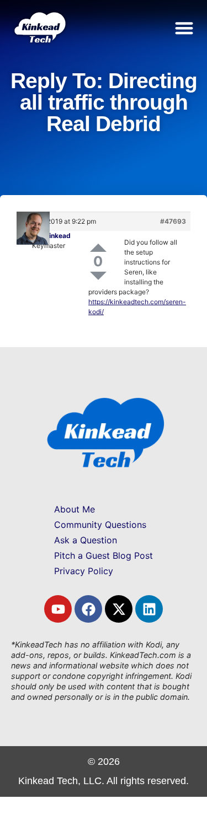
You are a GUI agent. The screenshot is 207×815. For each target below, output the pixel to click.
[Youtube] (58, 609)
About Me (74, 509)
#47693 (173, 221)
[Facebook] (88, 609)
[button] (184, 27)
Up (98, 248)
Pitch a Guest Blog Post (103, 555)
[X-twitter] (118, 609)
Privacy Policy (83, 570)
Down (98, 276)
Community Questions (100, 524)
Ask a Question (85, 540)
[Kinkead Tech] (39, 39)
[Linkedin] (149, 609)
